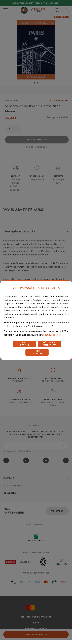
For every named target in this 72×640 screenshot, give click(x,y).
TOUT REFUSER (24, 343)
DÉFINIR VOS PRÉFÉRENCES (49, 343)
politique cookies (52, 334)
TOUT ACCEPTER (37, 352)
